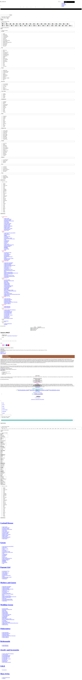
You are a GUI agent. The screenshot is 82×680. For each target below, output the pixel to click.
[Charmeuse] (2, 459)
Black (4, 513)
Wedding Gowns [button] (6, 605)
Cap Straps (5, 175)
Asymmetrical (5, 131)
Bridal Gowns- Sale (5, 624)
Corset (4, 73)
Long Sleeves (5, 168)
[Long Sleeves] (3, 478)
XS (53, 25)
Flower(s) (4, 107)
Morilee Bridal (6, 289)
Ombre (4, 96)
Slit (3, 79)
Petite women (6, 274)
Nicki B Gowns (6, 243)
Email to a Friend (3, 353)
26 (57, 23)
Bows (4, 103)
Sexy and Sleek (5, 59)
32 (68, 23)
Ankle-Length (5, 130)
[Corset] (3, 445)
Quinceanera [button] (5, 629)
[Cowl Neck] (2, 468)
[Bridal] (4, 434)
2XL (71, 25)
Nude (4, 206)
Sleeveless (4, 171)
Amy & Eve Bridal (7, 279)
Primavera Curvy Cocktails (6, 534)
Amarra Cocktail (6, 218)
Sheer (4, 87)
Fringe (4, 108)
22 (49, 23)
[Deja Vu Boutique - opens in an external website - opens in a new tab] (37, 386)
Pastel (4, 97)
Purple (4, 498)
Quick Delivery (14, 335)
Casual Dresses (5, 35)
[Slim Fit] (2, 474)
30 (64, 23)
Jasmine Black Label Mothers (8, 262)
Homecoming (5, 41)
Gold (4, 207)
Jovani (5, 239)
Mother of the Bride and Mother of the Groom (9, 596)
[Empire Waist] (2, 473)
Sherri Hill (6, 247)
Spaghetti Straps (5, 177)
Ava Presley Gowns (7, 236)
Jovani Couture (6, 253)
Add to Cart (2, 349)
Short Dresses (5, 61)
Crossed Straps (5, 84)
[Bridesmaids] (4, 435)
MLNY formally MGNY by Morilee (9, 270)
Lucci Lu (3, 556)
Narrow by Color (4, 181)
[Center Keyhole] (3, 444)
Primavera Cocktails (7, 225)
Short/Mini (4, 136)
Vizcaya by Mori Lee (7, 303)
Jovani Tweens (6, 221)
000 (3, 23)
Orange (4, 203)
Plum (4, 201)
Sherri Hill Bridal (6, 292)
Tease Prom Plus (4, 562)
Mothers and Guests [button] (8, 583)
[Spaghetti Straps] (2, 482)
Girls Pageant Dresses (6, 40)
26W (31, 25)
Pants (4, 57)
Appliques (4, 101)
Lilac (4, 194)
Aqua (4, 188)
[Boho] (3, 439)
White (4, 211)
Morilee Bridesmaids (7, 307)
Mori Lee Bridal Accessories (8, 318)
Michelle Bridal (6, 288)
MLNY (5, 271)
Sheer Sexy (5, 60)
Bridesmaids (5, 34)
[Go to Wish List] (59, 1)
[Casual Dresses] (4, 436)
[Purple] (6, 345)
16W (8, 25)
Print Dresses (5, 58)
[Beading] (2, 456)
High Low (4, 74)
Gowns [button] (3, 543)
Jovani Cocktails (6, 222)
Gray (4, 514)
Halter (4, 144)
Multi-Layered (5, 75)
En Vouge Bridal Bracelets (8, 311)
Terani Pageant (6, 260)
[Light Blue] (5, 345)
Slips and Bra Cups (7, 316)
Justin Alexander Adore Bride (8, 285)
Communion (5, 37)
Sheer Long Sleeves (6, 169)
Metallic (4, 94)
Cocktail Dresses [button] (6, 523)
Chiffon (4, 117)
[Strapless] (2, 483)
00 (7, 23)
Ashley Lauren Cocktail (7, 219)
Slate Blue (4, 191)
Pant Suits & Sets (6, 255)
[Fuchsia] (3, 345)
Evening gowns (4, 590)
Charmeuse (5, 116)
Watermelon (5, 200)
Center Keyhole (5, 72)
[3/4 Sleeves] (3, 477)
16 (38, 23)
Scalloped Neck (5, 150)
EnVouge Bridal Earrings (8, 312)
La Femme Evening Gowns (8, 269)
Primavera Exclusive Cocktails (8, 258)
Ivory (4, 205)
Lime (4, 187)
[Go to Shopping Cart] (58, 1)
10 (27, 23)
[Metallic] (1, 452)
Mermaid (4, 161)
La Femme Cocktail (7, 224)
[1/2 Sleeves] (3, 476)
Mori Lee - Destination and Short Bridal (10, 290)
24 (53, 23)
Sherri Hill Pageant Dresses (8, 256)
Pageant (5, 257)
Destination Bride (5, 612)
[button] (22, 7)
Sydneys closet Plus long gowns (9, 244)
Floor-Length (5, 134)
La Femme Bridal (6, 287)
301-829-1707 (4, 1)
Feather (4, 106)
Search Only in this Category (6, 16)
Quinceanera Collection (7, 301)
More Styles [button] (5, 674)
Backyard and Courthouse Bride (9, 280)
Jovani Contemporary (7, 254)
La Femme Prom (6, 240)
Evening (4, 38)
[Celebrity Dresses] (3, 443)
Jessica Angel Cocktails (7, 223)
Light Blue (5, 190)
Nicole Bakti (6, 242)
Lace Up (4, 85)
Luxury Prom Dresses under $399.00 (9, 232)
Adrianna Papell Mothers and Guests (9, 265)
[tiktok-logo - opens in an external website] (33, 390)
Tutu (4, 65)
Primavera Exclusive (7, 246)
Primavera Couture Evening (8, 273)
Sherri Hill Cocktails (7, 229)
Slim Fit (4, 162)
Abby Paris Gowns (7, 234)
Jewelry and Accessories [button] (9, 650)
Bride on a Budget (7, 283)
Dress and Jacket (5, 52)
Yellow (4, 183)
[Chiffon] (2, 460)
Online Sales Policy (3, 352)
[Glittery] (1, 451)
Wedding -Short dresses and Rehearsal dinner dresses (12, 294)
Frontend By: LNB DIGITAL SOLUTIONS (37, 399)
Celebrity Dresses (5, 71)
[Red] (8, 345)
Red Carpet (5, 45)
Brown (4, 512)
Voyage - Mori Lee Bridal (8, 293)
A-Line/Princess (5, 159)
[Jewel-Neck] (2, 470)
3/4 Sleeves (5, 167)
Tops (4, 64)
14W (4, 25)
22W (22, 25)
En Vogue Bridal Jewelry (8, 313)
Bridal (4, 33)
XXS (49, 25)
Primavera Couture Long (8, 245)
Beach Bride (6, 281)
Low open (4, 86)
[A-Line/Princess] (2, 472)
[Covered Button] (2, 447)
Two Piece (4, 66)
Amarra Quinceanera (7, 298)
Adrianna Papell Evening (8, 323)
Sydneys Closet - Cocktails (8, 228)
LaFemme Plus (6, 241)
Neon (4, 95)
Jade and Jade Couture (7, 267)
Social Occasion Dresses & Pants (9, 275)
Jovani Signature (4, 573)
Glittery (4, 93)
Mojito (4, 184)
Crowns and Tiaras (7, 310)
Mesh (4, 120)
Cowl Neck (5, 143)
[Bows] (2, 457)
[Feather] (2, 461)
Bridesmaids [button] (5, 641)
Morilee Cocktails (6, 227)
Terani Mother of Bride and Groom (9, 276)
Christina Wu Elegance (7, 264)
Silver (4, 515)
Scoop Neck (5, 151)
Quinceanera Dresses (7, 300)
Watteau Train (5, 139)
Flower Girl (5, 39)
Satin (4, 122)
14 (34, 23)
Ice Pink (4, 196)
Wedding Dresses (6, 295)
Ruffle (4, 110)
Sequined (4, 123)
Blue (4, 496)
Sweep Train (5, 137)
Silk (3, 124)
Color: (1, 343)
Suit (3, 63)
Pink (4, 197)
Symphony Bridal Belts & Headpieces (10, 309)
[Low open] (2, 449)
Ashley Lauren (6, 233)
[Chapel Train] (2, 465)
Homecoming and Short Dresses (9, 220)
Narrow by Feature (5, 30)
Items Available (6, 357)
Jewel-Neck (5, 146)
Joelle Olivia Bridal (5, 613)
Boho (4, 51)
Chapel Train (5, 132)
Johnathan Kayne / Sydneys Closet (9, 238)
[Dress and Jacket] (3, 440)
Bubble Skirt (5, 70)
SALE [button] (2, 666)
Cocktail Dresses (5, 36)
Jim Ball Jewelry (6, 317)
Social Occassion (4, 409)
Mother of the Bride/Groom (7, 42)
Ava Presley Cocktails (5, 528)
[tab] (38, 223)
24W (26, 25)
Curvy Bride (6, 291)
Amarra (5, 235)
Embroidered (5, 105)
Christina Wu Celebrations (8, 263)
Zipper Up (4, 88)
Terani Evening (6, 277)
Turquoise (4, 189)
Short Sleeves (5, 170)
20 (46, 23)
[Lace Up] (2, 448)
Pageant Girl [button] (5, 567)
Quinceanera (5, 44)
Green (4, 186)
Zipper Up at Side (6, 89)
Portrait (4, 149)
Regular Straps (5, 176)
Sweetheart (5, 154)
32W (44, 25)
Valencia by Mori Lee (7, 302)
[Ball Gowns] (3, 438)
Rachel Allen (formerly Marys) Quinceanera (8, 635)
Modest (4, 56)
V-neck (4, 155)
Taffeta (4, 125)
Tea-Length (5, 138)
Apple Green (5, 185)
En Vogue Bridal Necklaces (6, 658)
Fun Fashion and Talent (7, 252)
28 (31, 428)
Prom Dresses (5, 43)
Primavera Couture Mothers (6, 595)
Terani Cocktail (6, 230)
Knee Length (5, 135)
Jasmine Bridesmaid (7, 306)
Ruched (4, 78)
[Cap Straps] (2, 480)
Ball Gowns (5, 50)
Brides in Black (6, 282)
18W (13, 25)
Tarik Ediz (5, 324)
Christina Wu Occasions (7, 266)
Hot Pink (4, 198)
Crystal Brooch (5, 104)
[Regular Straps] (2, 481)
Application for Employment (37, 392)
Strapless (4, 153)
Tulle (4, 126)
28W (35, 25)
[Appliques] (2, 455)
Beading (4, 102)
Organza (4, 121)
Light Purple (5, 195)
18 (42, 23)
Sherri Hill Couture (7, 259)
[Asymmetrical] (2, 464)
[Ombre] (1, 453)
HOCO (3, 404)
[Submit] (64, 3)
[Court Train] (2, 466)
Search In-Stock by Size (5, 21)
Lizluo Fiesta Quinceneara (8, 299)
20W (17, 25)
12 (31, 23)
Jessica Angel (6, 237)
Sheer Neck (5, 152)
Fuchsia (4, 199)
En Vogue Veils (6, 315)
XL (67, 25)
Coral (4, 204)
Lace (4, 109)
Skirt (4, 62)
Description (5, 356)
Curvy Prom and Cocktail (6, 551)
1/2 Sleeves (5, 166)
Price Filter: (3, 17)
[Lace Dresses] (3, 441)
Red (4, 202)
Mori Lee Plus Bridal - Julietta (6, 618)
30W (40, 25)
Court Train (5, 133)
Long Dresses (5, 55)
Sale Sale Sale (4, 669)
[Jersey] (2, 462)
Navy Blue (5, 497)
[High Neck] (2, 469)
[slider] (73, 420)
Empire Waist (5, 160)
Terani (5, 249)
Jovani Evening (6, 268)
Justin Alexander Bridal (7, 286)
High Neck (5, 145)
